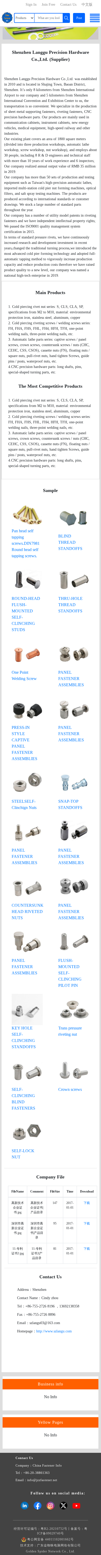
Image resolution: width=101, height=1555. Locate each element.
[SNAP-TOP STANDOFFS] (73, 782)
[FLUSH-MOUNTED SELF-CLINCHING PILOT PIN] (73, 941)
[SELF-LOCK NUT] (27, 1132)
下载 (87, 1203)
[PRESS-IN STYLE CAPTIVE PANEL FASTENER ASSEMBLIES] (27, 708)
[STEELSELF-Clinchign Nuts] (27, 782)
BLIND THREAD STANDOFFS (70, 542)
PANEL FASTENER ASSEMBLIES (71, 678)
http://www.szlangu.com (54, 1331)
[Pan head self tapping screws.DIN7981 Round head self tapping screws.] (27, 514)
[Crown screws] (73, 1070)
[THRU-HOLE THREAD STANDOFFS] (73, 579)
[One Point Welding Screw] (27, 653)
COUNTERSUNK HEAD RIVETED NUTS (28, 911)
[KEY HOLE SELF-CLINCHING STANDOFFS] (27, 1009)
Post (79, 18)
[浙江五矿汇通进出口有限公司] (50, 33)
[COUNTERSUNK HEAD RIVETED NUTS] (27, 886)
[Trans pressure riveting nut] (73, 1009)
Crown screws (70, 1089)
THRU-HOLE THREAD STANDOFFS (70, 604)
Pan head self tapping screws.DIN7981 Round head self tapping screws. (26, 543)
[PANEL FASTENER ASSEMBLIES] (73, 653)
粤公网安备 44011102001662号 (50, 1539)
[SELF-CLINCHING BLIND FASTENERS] (27, 1070)
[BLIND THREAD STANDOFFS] (73, 517)
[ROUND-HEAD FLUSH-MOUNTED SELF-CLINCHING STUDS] (27, 579)
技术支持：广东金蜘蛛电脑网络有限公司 (50, 1545)
